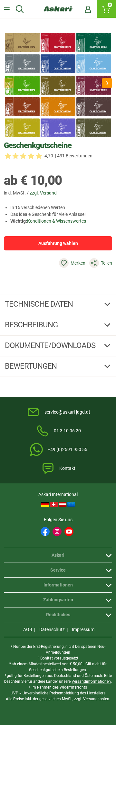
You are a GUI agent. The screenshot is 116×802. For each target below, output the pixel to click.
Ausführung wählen (58, 243)
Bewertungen (31, 366)
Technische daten (39, 304)
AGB (27, 629)
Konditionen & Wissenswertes (56, 221)
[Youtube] (68, 531)
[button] (107, 83)
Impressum (83, 629)
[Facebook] (45, 531)
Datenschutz (52, 629)
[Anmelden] (88, 9)
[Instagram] (57, 531)
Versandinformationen (91, 681)
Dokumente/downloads (51, 345)
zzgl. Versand (43, 192)
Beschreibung (32, 324)
